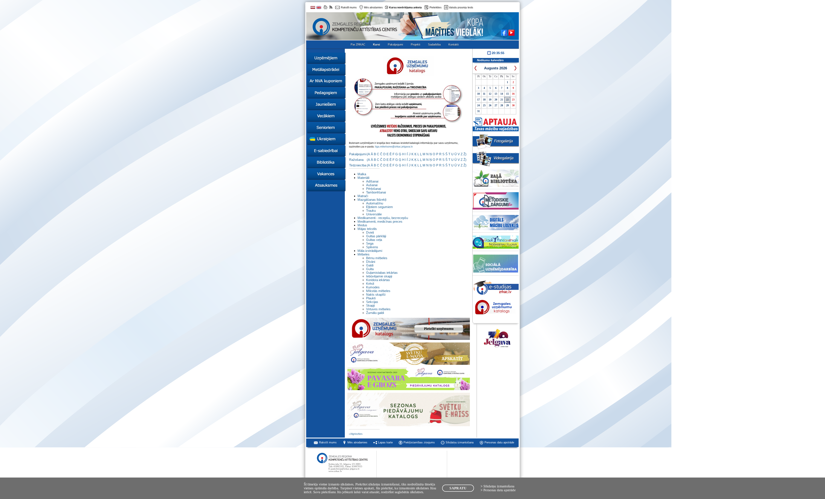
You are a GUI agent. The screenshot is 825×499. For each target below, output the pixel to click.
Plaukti (371, 298)
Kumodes (373, 287)
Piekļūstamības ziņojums (419, 442)
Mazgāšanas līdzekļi (372, 199)
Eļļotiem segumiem (379, 207)
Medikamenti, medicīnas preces (380, 221)
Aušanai (371, 185)
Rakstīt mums (328, 442)
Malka (362, 174)
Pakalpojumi (357, 154)
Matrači (363, 196)
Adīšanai (372, 181)
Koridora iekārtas (378, 280)
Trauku (371, 210)
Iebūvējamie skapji (379, 276)
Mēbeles (364, 254)
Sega (369, 243)
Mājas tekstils (367, 229)
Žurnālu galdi (375, 313)
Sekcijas (372, 302)
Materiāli (363, 178)
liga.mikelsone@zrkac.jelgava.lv (394, 146)
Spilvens (372, 247)
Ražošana (356, 159)
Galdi (369, 265)
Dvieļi (370, 232)
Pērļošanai (373, 188)
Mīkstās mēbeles (378, 291)
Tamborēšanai (376, 192)
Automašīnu (374, 203)
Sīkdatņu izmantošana (460, 442)
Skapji (370, 305)
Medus (362, 225)
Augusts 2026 (495, 68)
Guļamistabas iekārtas (382, 272)
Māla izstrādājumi (370, 251)
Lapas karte (385, 442)
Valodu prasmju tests (461, 7)
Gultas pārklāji (376, 236)
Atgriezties (355, 433)
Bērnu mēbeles (376, 258)
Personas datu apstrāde (499, 442)
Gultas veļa (374, 240)
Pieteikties (435, 7)
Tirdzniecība (357, 165)
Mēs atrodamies (357, 442)
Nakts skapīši (375, 294)
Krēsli (370, 283)
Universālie (374, 214)
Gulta (370, 269)
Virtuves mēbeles (378, 309)
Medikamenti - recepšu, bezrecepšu (383, 218)
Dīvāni (370, 261)
